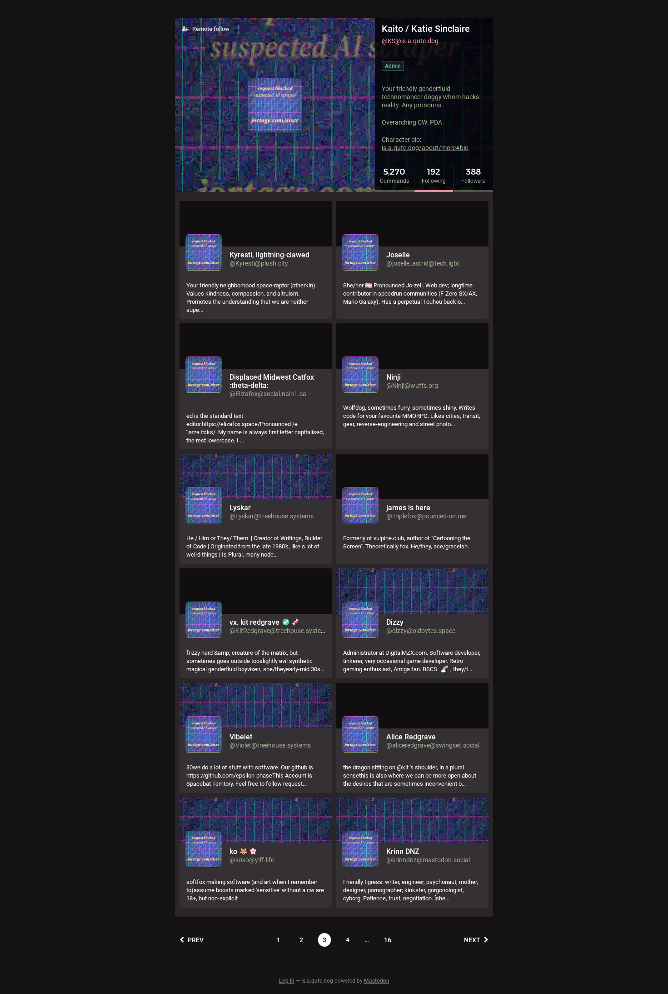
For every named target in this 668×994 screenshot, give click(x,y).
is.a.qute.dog (317, 981)
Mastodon (376, 981)
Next (473, 940)
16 (387, 940)
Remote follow (210, 29)
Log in (286, 981)
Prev (195, 940)
